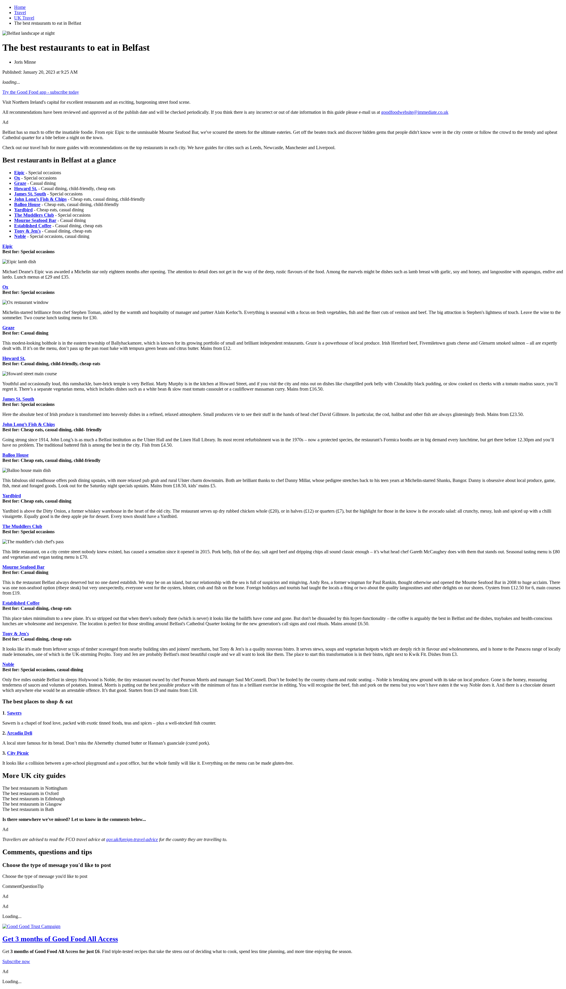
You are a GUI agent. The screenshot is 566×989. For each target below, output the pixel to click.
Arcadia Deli (19, 732)
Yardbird (11, 495)
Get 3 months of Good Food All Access (60, 939)
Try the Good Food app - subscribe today (40, 92)
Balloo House (15, 455)
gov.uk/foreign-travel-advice (132, 839)
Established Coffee (21, 602)
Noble (8, 664)
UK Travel (24, 17)
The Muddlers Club (22, 526)
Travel (20, 12)
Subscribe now (16, 961)
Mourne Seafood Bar (23, 567)
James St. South (18, 398)
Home (20, 7)
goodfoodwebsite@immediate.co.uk (414, 112)
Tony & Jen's (15, 633)
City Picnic (18, 753)
